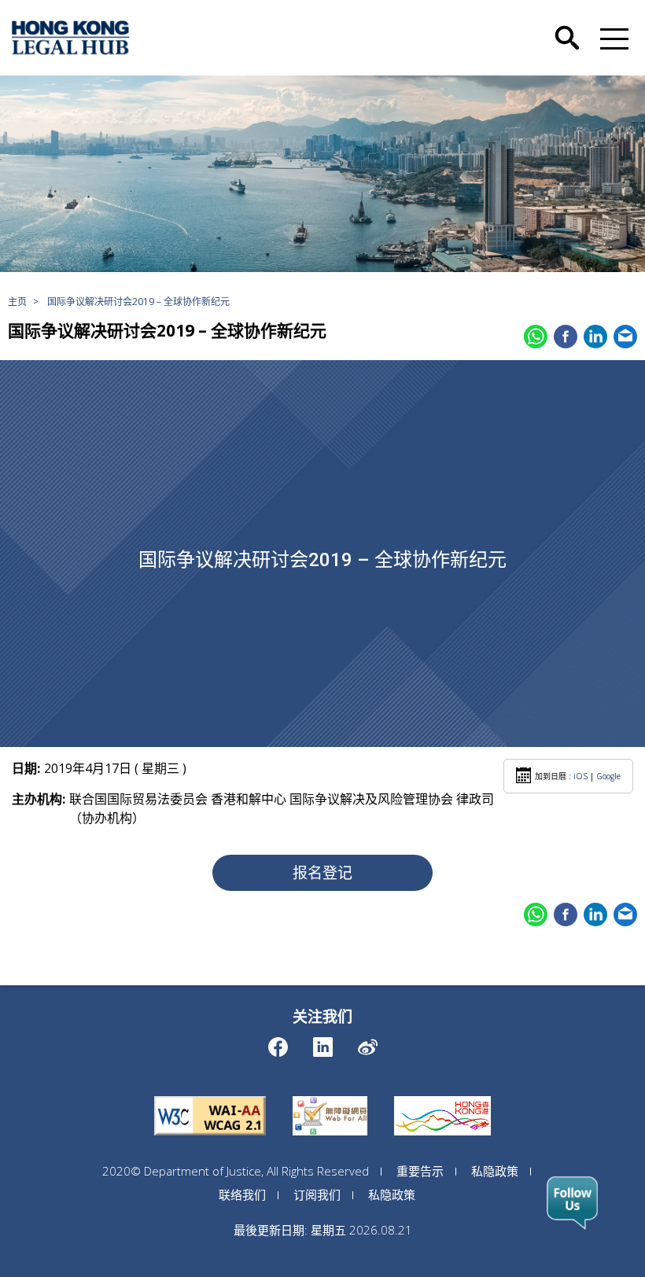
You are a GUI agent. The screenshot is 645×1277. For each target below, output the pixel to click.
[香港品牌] (442, 1096)
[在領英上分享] (595, 336)
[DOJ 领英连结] (323, 1043)
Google (608, 776)
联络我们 (242, 1194)
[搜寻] (567, 26)
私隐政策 (494, 1171)
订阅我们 (317, 1194)
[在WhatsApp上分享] (535, 336)
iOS (580, 776)
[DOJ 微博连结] (367, 1043)
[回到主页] (71, 37)
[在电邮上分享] (625, 336)
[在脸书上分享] (565, 336)
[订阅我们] (572, 1203)
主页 (17, 301)
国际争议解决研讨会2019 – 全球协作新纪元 (138, 301)
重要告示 (420, 1171)
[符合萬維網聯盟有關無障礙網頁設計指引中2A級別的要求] (210, 1096)
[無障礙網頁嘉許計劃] (330, 1096)
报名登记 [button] (322, 873)
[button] (611, 38)
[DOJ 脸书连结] (278, 1043)
